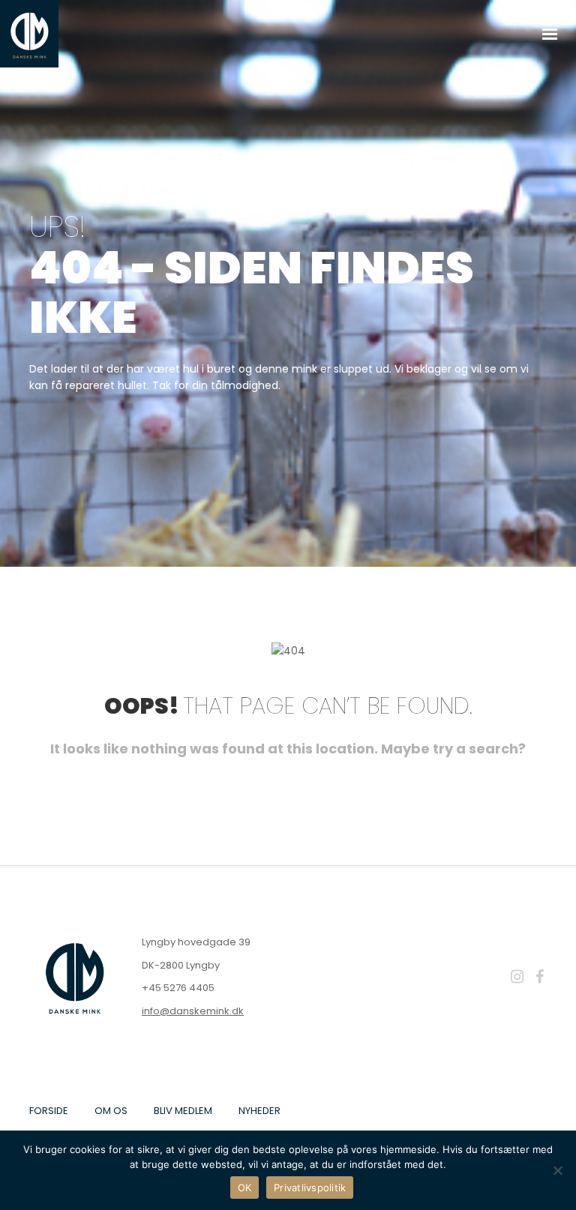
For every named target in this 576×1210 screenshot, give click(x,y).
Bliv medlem (183, 1111)
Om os (111, 1111)
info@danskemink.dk (193, 1011)
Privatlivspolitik (310, 1188)
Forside (48, 1111)
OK (245, 1188)
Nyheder (259, 1111)
